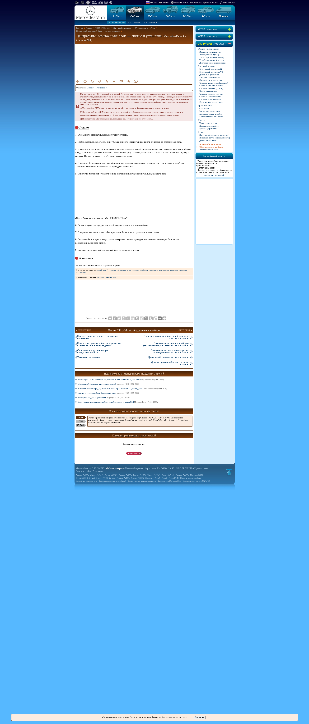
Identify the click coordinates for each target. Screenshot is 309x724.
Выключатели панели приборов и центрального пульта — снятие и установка (166, 344)
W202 (134, 22)
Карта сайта (196, 2)
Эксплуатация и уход (209, 54)
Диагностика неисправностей (212, 63)
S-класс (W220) (137, 478)
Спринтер (149, 478)
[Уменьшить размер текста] (92, 81)
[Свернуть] (230, 44)
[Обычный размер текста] (106, 81)
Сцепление (204, 108)
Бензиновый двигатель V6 (211, 72)
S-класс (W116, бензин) (85, 478)
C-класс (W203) (125, 475)
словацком (183, 270)
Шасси (201, 120)
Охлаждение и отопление (210, 80)
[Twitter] (119, 318)
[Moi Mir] (128, 318)
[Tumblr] (151, 318)
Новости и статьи (181, 2)
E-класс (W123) (139, 475)
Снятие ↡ (91, 88)
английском (101, 270)
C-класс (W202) (111, 475)
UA (169, 468)
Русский (153, 2)
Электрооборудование (209, 144)
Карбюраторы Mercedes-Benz (169, 481)
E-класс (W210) (168, 475)
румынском (164, 270)
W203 (150, 22)
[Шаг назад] (77, 81)
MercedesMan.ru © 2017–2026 (90, 468)
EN (158, 468)
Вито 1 (157, 478)
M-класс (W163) (196, 475)
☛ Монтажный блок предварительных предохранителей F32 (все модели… (121, 388)
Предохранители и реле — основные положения (97, 337)
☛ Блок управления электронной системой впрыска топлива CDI (116, 402)
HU (190, 468)
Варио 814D (174, 478)
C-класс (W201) (96, 475)
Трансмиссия (205, 105)
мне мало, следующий (214, 175)
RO (179, 468)
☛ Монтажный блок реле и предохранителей (107, 384)
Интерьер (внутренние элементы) (214, 138)
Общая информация (208, 49)
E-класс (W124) (153, 475)
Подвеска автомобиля (209, 126)
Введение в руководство (210, 52)
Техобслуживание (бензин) (211, 57)
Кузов (201, 132)
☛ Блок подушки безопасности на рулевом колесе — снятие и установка (119, 379)
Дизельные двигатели (209, 74)
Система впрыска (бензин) (211, 85)
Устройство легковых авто (86, 481)
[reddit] (164, 318)
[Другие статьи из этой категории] (114, 81)
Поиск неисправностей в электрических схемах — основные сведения (99, 344)
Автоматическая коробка (210, 114)
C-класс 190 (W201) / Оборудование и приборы (134, 330)
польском (174, 270)
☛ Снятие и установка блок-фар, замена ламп (107, 393)
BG (162, 468)
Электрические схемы (209, 149)
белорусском (122, 270)
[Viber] (137, 318)
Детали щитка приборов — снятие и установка (171, 363)
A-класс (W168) (82, 475)
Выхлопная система (208, 91)
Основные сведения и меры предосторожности (92, 351)
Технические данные (88, 357)
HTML (80, 421)
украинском (134, 270)
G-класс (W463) (182, 475)
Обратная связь (212, 2)
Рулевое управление (208, 128)
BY (165, 468)
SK (186, 468)
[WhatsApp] (142, 318)
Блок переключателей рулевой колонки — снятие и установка (167, 337)
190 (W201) (116, 22)
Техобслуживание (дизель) (211, 60)
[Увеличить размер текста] (99, 81)
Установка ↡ (101, 88)
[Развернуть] (230, 29)
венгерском (81, 273)
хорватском (153, 270)
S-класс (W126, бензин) (105, 478)
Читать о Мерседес (134, 468)
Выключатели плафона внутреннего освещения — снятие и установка (171, 351)
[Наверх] (229, 472)
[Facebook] (115, 318)
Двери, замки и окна (208, 140)
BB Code (80, 425)
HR (176, 468)
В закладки (165, 2)
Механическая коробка (209, 111)
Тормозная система (208, 123)
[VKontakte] (110, 318)
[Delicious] (155, 318)
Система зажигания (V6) (210, 99)
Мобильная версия (115, 468)
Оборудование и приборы (211, 147)
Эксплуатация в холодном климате (142, 481)
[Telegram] (133, 318)
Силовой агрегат (206, 66)
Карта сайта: (151, 468)
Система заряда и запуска (211, 94)
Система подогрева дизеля (211, 102)
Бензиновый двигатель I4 (210, 69)
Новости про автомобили (190, 478)
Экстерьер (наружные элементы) (214, 135)
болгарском (112, 270)
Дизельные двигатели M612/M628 (196, 481)
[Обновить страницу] (85, 81)
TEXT (80, 417)
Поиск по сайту (229, 2)
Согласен (199, 717)
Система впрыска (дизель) (211, 88)
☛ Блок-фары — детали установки (102, 397)
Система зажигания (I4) (209, 96)
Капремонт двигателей (209, 77)
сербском (144, 270)
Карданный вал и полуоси (211, 116)
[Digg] (160, 318)
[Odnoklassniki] (124, 318)
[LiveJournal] (146, 318)
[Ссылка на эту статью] (121, 81)
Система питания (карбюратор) (213, 83)
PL (183, 468)
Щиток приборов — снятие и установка (169, 357)
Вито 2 (164, 478)
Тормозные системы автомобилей (112, 481)
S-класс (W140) (123, 478)
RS (173, 468)
